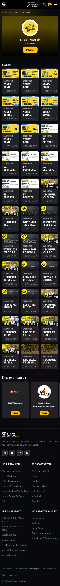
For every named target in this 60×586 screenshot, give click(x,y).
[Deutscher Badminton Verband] (44, 392)
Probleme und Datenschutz (15, 545)
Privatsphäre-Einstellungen (27, 568)
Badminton (13, 12)
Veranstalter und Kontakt (14, 550)
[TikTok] (20, 453)
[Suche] (44, 4)
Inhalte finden (8, 540)
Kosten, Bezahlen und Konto (12, 528)
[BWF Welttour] (15, 392)
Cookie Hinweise (49, 568)
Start (4, 12)
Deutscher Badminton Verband (44, 405)
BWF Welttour (15, 403)
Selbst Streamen (10, 481)
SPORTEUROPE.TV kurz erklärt (13, 520)
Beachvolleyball (39, 486)
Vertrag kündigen (10, 555)
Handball (36, 481)
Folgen (30, 49)
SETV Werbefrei (9, 476)
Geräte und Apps (10, 535)
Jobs (4, 501)
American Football (40, 471)
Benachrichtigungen (41, 533)
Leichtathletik (38, 491)
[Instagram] (5, 453)
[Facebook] (27, 453)
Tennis (35, 476)
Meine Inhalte (38, 518)
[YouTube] (12, 453)
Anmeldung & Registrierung (45, 538)
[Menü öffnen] (55, 4)
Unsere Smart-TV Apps (13, 496)
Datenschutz (7, 568)
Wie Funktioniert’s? (11, 471)
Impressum (13, 575)
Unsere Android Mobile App (15, 491)
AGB (3, 575)
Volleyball (36, 496)
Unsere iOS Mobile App (12, 486)
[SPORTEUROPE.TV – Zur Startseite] (4, 4)
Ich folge (36, 523)
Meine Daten (38, 528)
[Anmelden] (50, 4)
